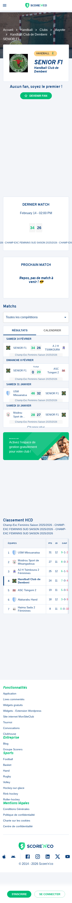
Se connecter (49, 894)
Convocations (11, 728)
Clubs (44, 29)
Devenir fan (38, 95)
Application (9, 693)
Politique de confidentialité (19, 814)
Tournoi (7, 722)
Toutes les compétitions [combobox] (22, 317)
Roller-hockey (11, 799)
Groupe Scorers (12, 749)
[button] (36, 427)
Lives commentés (13, 699)
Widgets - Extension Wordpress (22, 710)
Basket (7, 764)
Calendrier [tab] (52, 330)
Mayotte (60, 29)
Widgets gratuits (13, 705)
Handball (26, 29)
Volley (6, 782)
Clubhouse (9, 733)
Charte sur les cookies (16, 820)
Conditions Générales (16, 809)
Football (8, 759)
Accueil (8, 29)
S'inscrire (19, 894)
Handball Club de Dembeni (28, 34)
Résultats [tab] (19, 330)
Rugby (7, 776)
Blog (5, 743)
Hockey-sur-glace (13, 787)
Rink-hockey (10, 793)
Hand (6, 770)
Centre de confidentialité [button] (18, 826)
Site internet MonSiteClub (18, 716)
